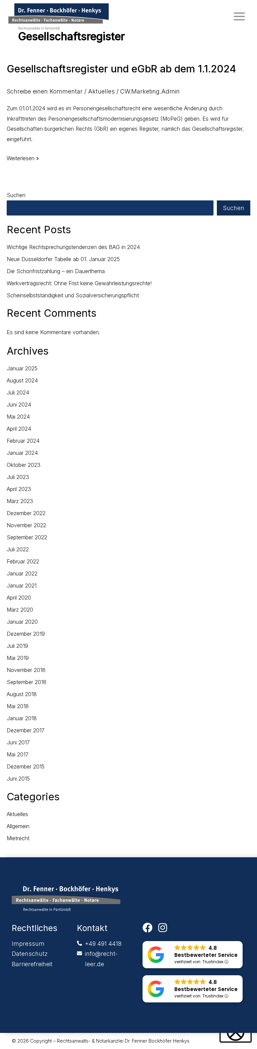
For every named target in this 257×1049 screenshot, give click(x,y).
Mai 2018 (18, 706)
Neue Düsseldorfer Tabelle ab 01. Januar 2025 (63, 259)
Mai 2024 (18, 416)
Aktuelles (101, 91)
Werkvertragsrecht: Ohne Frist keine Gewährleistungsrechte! (79, 283)
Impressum (28, 943)
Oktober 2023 (23, 464)
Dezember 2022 (26, 513)
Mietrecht (18, 838)
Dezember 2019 (26, 633)
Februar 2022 (23, 561)
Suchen (16, 195)
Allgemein (18, 826)
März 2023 (20, 501)
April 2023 (19, 489)
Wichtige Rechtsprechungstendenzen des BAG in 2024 (73, 247)
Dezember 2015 (26, 766)
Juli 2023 (18, 477)
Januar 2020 (22, 621)
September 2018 (27, 682)
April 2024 (19, 428)
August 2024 (22, 380)
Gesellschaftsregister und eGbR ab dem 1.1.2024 (121, 69)
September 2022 (27, 537)
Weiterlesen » (23, 157)
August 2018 (22, 694)
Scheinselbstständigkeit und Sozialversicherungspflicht (73, 295)
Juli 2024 (18, 392)
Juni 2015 (18, 778)
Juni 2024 (19, 404)
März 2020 (20, 609)
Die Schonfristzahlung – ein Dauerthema (56, 271)
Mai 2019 (18, 658)
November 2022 (26, 525)
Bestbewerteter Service (206, 955)
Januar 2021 (21, 585)
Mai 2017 (17, 754)
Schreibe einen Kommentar (45, 91)
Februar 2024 (23, 440)
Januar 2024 (22, 452)
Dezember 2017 (26, 730)
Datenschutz (30, 953)
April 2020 (19, 597)
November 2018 (26, 670)
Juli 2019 (17, 645)
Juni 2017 (18, 742)
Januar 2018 (22, 718)
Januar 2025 (22, 368)
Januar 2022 (22, 573)
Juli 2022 (18, 549)
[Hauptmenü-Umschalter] (239, 16)
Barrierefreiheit (32, 964)
